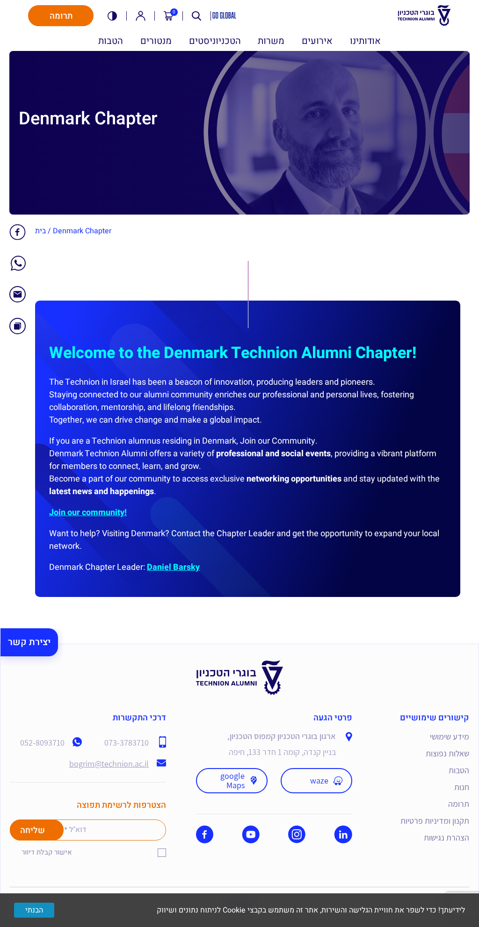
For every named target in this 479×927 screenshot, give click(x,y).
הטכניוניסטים (215, 41)
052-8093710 (42, 743)
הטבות (110, 41)
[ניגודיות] (112, 16)
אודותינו (365, 41)
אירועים (317, 41)
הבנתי (34, 910)
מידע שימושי (449, 736)
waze (319, 780)
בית (40, 231)
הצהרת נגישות (446, 837)
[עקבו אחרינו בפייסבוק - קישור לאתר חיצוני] (204, 834)
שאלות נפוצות (447, 753)
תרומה (61, 16)
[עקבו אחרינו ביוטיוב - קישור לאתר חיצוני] (251, 834)
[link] (17, 232)
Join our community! (88, 512)
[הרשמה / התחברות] (140, 16)
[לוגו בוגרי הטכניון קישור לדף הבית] (424, 15)
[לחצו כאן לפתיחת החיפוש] (196, 16)
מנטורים (156, 41)
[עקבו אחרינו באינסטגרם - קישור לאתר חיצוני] (296, 834)
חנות (461, 787)
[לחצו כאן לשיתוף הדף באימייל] (17, 299)
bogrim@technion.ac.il (109, 764)
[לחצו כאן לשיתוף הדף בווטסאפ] (18, 267)
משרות (271, 41)
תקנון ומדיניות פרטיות (434, 820)
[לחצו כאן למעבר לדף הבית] (239, 667)
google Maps (232, 780)
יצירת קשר (29, 642)
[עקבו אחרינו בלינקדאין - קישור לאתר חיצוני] (343, 834)
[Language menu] (224, 16)
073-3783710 (126, 743)
